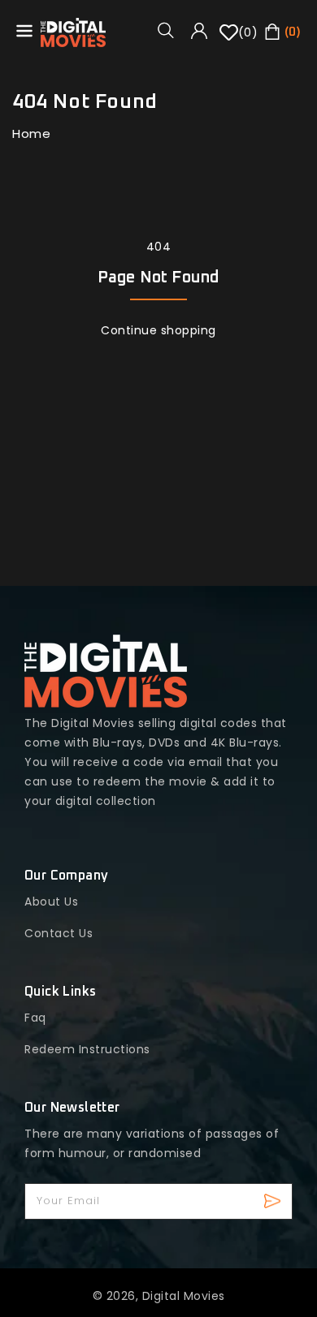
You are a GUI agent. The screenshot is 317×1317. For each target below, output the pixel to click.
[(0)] (228, 38)
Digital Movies (183, 1296)
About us (51, 901)
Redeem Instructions (87, 1049)
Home (31, 133)
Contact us (58, 933)
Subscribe (274, 1201)
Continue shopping (158, 330)
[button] (171, 30)
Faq (35, 1017)
